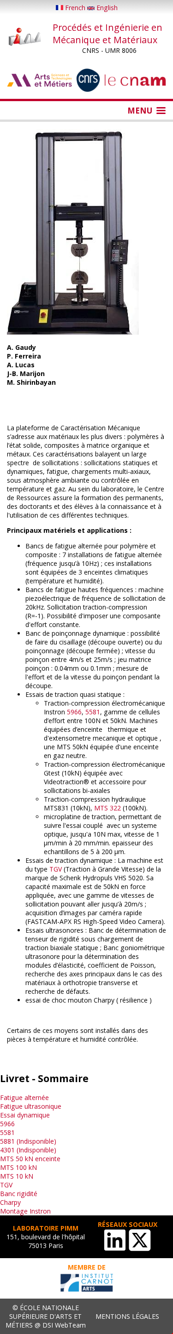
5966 (74, 711)
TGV (55, 869)
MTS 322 (107, 808)
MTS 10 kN (16, 1176)
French (75, 7)
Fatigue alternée (24, 1097)
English (106, 7)
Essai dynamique (25, 1115)
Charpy (10, 1202)
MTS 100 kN (18, 1167)
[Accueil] (25, 38)
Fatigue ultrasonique (30, 1106)
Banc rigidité (18, 1193)
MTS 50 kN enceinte (30, 1158)
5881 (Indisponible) (28, 1141)
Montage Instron (25, 1211)
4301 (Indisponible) (28, 1150)
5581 (92, 711)
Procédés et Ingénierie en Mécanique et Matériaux (107, 33)
